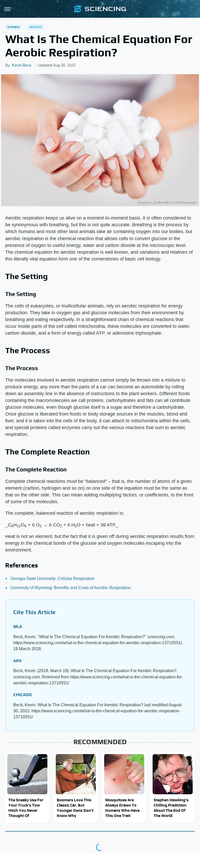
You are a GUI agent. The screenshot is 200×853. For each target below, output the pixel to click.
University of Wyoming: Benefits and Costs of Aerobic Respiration (70, 587)
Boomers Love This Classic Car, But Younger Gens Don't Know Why (75, 808)
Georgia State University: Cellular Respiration (52, 578)
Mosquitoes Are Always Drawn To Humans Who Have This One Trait (122, 808)
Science (13, 26)
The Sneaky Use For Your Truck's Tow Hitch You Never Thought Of (25, 808)
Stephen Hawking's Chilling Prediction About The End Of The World (171, 808)
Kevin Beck (22, 65)
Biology (35, 26)
